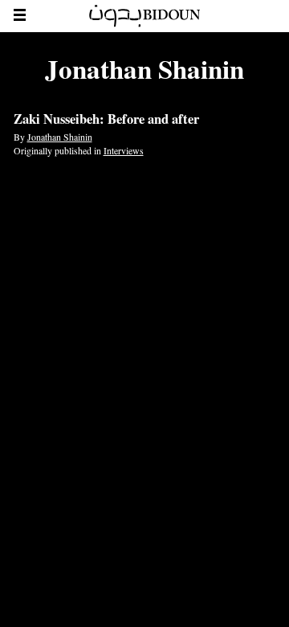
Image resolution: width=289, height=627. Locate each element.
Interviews (124, 150)
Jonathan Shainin (59, 136)
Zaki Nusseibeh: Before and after (106, 119)
